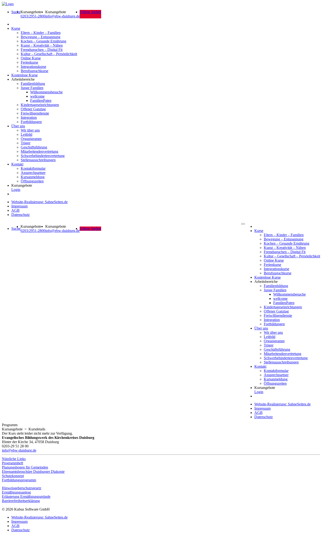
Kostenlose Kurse (24, 75)
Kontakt (17, 164)
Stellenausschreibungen (38, 160)
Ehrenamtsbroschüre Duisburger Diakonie (33, 472)
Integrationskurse (33, 67)
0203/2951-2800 (33, 16)
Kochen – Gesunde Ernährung (43, 41)
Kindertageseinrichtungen (40, 105)
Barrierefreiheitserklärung (21, 501)
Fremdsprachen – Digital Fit (41, 50)
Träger (25, 143)
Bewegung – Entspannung (40, 37)
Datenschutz (20, 215)
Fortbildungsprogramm (19, 480)
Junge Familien (32, 88)
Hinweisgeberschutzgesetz (21, 488)
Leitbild (26, 134)
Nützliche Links (14, 459)
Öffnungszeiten (32, 181)
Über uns (18, 126)
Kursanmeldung (33, 177)
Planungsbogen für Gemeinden (25, 467)
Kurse (15, 28)
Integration (29, 117)
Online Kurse (31, 58)
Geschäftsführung (34, 147)
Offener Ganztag (33, 109)
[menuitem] (16, 14)
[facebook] (3, 505)
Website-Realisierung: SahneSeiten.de (39, 202)
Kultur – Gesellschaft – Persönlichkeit (49, 54)
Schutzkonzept (13, 476)
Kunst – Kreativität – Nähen (42, 45)
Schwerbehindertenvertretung (43, 156)
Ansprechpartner (33, 173)
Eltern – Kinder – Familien (41, 33)
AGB (15, 210)
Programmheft (12, 463)
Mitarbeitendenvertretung (39, 151)
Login (15, 190)
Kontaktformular (33, 168)
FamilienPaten (40, 101)
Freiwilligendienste (35, 113)
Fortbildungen (31, 122)
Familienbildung (33, 84)
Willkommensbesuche (46, 92)
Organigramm (31, 139)
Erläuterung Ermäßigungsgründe (26, 497)
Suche (16, 12)
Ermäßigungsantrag (16, 492)
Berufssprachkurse (34, 71)
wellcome (37, 96)
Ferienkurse (29, 62)
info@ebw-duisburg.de (62, 16)
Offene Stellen (90, 12)
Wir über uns (30, 130)
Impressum (19, 206)
